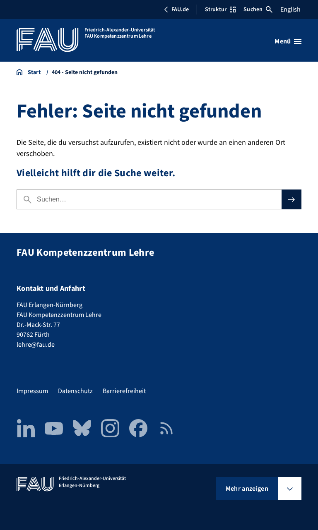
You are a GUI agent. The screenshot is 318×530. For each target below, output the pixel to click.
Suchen (253, 9)
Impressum (32, 391)
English (290, 9)
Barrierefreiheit (124, 391)
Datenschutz (75, 391)
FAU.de (180, 9)
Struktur (215, 9)
